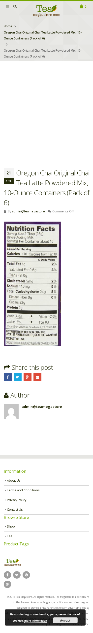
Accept (65, 620)
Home (8, 26)
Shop (11, 526)
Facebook (8, 377)
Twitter (18, 377)
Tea (9, 536)
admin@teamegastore (28, 211)
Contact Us (15, 509)
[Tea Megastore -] (46, 11)
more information (35, 620)
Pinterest (26, 575)
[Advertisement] (46, 110)
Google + (27, 377)
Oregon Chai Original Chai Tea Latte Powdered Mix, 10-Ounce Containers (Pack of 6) (43, 35)
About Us (14, 480)
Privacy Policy (16, 500)
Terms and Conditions (23, 490)
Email (37, 377)
